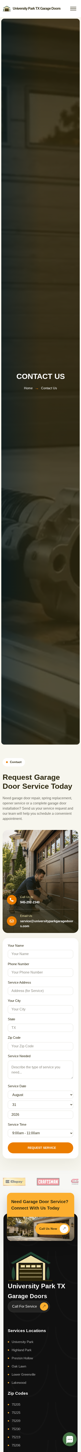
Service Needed (19, 1056)
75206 (16, 1445)
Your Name (16, 945)
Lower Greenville (23, 1374)
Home (28, 388)
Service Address (19, 982)
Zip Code (14, 1037)
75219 (16, 1437)
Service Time (17, 1124)
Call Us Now (48, 1228)
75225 (16, 1412)
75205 (16, 1404)
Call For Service (24, 1306)
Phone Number (18, 964)
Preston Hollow (22, 1358)
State (11, 1019)
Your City (14, 1000)
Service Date (17, 1086)
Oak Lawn (19, 1366)
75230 (16, 1429)
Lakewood (19, 1382)
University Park (22, 1342)
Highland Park (22, 1350)
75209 (16, 1421)
